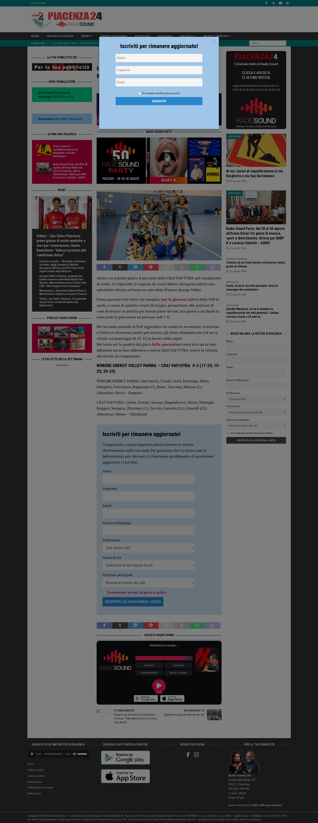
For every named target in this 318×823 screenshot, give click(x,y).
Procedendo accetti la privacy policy (161, 93)
